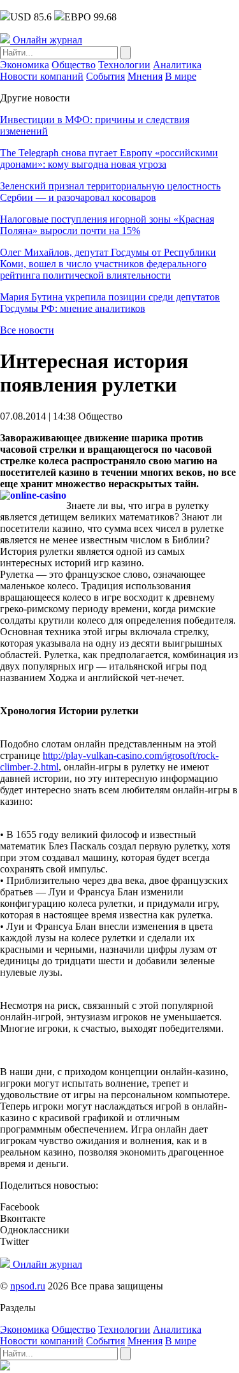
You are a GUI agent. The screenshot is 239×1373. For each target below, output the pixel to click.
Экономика (24, 64)
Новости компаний (41, 76)
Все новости (27, 330)
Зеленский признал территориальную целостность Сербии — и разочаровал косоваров (110, 191)
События (105, 76)
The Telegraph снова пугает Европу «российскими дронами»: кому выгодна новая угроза (109, 158)
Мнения (145, 76)
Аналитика (177, 64)
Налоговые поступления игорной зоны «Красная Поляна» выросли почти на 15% (107, 225)
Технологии (124, 64)
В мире (180, 76)
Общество (74, 64)
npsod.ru (27, 1286)
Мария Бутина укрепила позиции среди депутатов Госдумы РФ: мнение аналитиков (110, 302)
